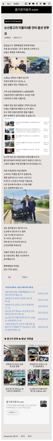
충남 (19, 287)
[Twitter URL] (29, 3)
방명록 (16, 3)
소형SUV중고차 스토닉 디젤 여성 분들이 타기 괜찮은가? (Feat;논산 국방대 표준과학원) (20, 326)
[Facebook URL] (37, 3)
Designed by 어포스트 (11, 436)
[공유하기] (13, 277)
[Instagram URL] (25, 3)
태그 (9, 3)
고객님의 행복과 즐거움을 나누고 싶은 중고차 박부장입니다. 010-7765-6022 (21, 406)
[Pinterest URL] (40, 3)
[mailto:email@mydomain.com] (44, 3)
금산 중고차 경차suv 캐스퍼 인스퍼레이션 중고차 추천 (19, 312)
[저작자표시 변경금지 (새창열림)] (31, 277)
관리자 (23, 436)
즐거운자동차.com (26, 9)
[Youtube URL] (33, 3)
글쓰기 (30, 436)
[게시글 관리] (16, 277)
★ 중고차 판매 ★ (10, 287)
